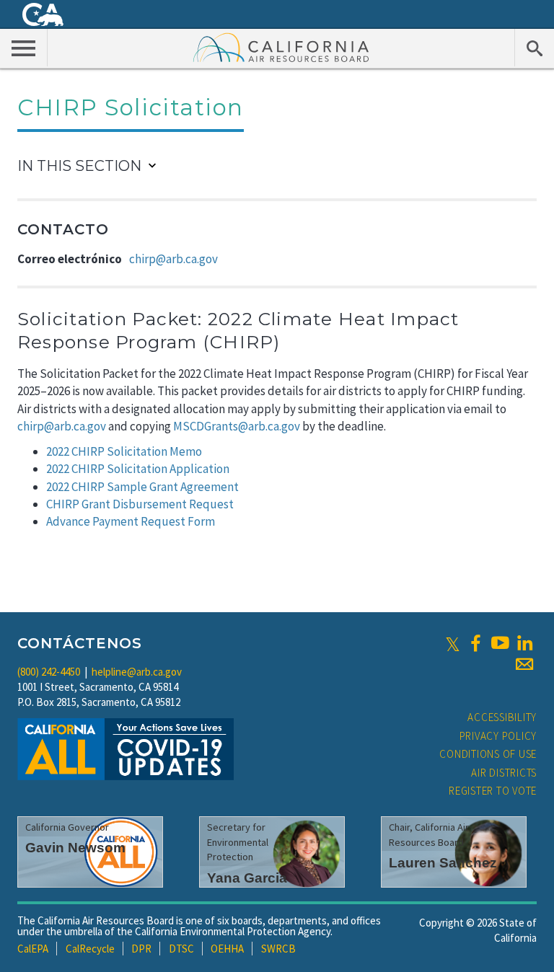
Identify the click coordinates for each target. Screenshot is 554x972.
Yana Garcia (247, 877)
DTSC (181, 948)
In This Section (79, 165)
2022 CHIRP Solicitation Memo (124, 451)
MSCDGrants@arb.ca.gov (236, 426)
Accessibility (502, 717)
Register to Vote (493, 791)
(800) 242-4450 (48, 672)
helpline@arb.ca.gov (137, 672)
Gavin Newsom (75, 847)
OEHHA (227, 948)
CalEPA (32, 948)
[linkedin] (524, 643)
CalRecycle (90, 948)
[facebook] (475, 643)
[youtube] (500, 643)
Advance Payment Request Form (130, 521)
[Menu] (24, 47)
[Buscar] (534, 47)
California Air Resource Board (281, 47)
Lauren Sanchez (443, 862)
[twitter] (452, 643)
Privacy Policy (498, 736)
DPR (141, 948)
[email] (524, 664)
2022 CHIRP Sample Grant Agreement (142, 487)
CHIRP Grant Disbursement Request (140, 504)
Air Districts (504, 772)
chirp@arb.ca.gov (173, 259)
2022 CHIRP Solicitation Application (137, 469)
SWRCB (278, 948)
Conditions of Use (488, 754)
